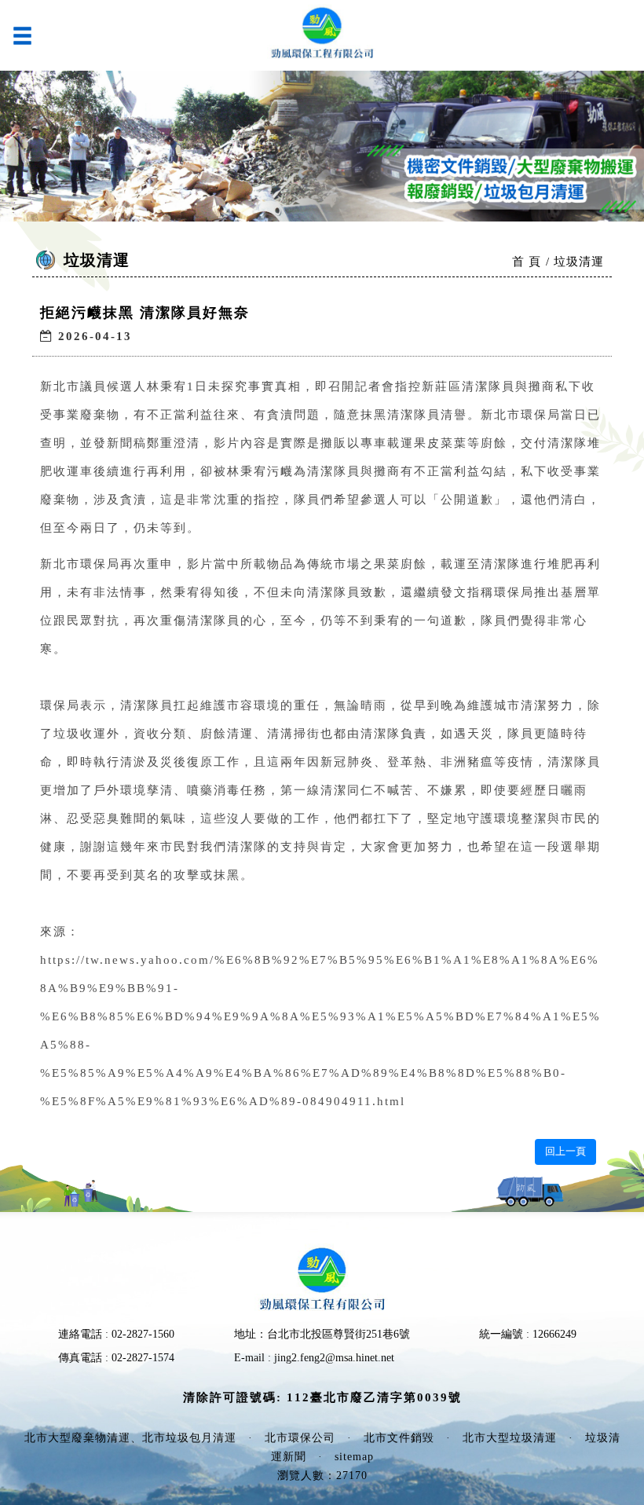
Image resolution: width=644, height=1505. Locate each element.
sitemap (354, 1457)
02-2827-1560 (143, 1334)
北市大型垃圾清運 (510, 1438)
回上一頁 (565, 1151)
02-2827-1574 (143, 1358)
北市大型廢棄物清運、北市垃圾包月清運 (130, 1438)
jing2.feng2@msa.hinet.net (334, 1358)
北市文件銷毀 (399, 1438)
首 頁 (526, 261)
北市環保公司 (300, 1438)
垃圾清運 (579, 261)
